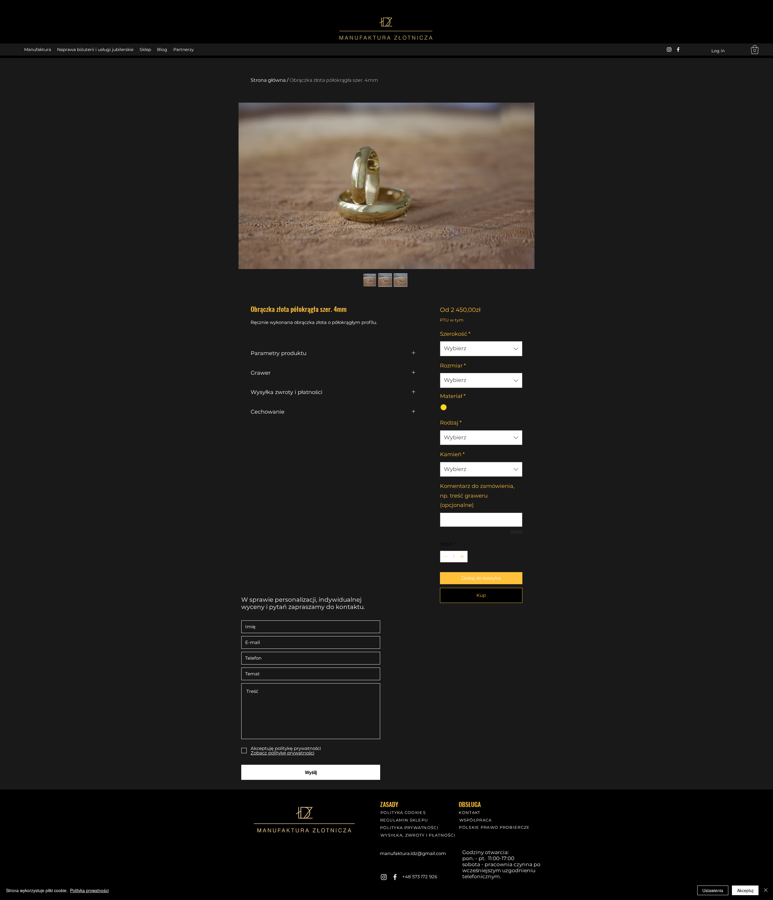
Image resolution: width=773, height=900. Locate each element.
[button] (755, 49)
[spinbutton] (454, 556)
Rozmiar (453, 365)
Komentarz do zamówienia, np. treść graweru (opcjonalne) (477, 495)
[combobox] (481, 348)
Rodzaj (451, 422)
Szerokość (455, 334)
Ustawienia (712, 890)
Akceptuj (745, 890)
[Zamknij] (765, 890)
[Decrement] (445, 556)
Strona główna (268, 80)
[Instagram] (669, 49)
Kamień (452, 454)
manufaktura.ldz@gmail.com (413, 853)
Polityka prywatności (89, 890)
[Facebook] (678, 49)
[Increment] (463, 556)
